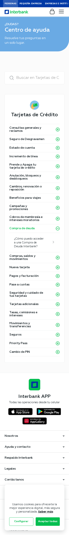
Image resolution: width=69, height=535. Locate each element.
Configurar (21, 521)
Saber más (45, 511)
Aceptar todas (47, 521)
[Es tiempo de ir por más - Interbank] (16, 11)
